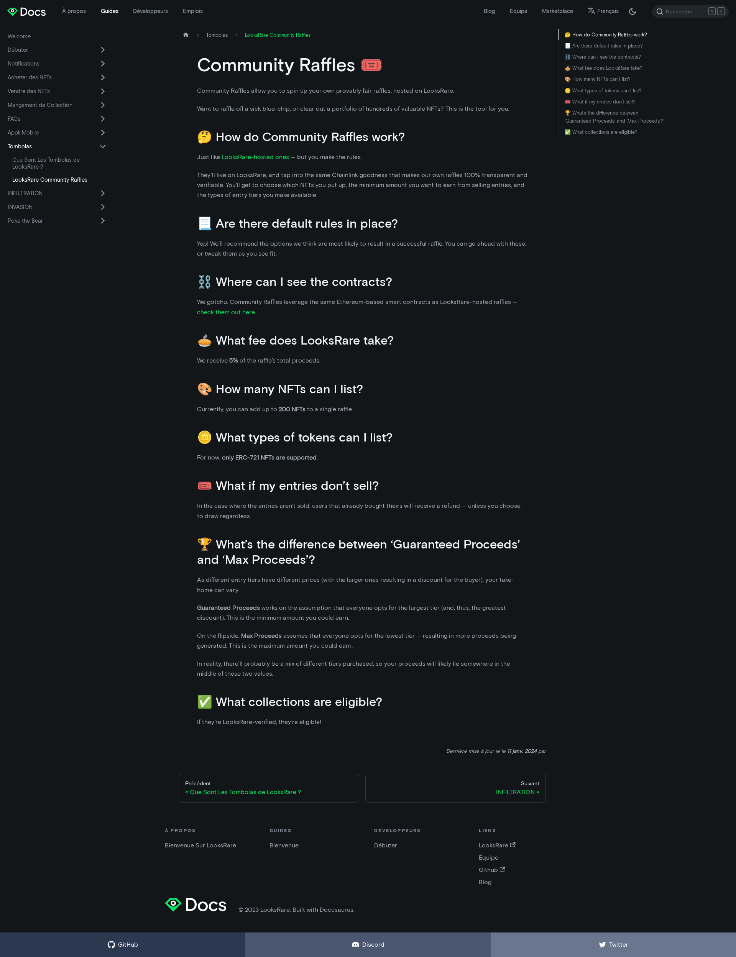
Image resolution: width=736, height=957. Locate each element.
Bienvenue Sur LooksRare (200, 845)
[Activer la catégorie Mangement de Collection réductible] (102, 105)
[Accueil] (186, 35)
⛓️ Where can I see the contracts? (603, 57)
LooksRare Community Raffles (49, 179)
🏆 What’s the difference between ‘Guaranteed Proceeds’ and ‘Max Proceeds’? (614, 117)
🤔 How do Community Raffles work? (606, 35)
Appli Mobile (23, 132)
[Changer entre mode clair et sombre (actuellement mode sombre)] (632, 11)
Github (488, 869)
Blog (489, 11)
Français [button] (608, 11)
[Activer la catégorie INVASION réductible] (102, 207)
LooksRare (493, 845)
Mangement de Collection (40, 105)
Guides (109, 11)
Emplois (193, 11)
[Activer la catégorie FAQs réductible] (102, 119)
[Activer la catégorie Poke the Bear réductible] (102, 221)
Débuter (18, 49)
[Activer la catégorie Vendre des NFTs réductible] (102, 91)
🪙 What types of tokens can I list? (603, 91)
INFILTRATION (25, 193)
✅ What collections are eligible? (601, 132)
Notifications (23, 63)
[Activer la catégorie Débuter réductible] (102, 50)
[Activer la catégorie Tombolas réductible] (102, 146)
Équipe (518, 11)
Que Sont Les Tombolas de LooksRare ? (46, 163)
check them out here (226, 312)
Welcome (19, 36)
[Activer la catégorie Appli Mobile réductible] (102, 132)
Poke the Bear (25, 220)
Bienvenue (284, 845)
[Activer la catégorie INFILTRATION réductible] (102, 193)
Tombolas (20, 146)
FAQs (14, 118)
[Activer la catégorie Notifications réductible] (102, 63)
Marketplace (557, 11)
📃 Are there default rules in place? (604, 46)
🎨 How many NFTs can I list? (598, 79)
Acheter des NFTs (30, 77)
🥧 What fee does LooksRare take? (603, 68)
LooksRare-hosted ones (255, 157)
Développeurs (150, 11)
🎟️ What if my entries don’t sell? (600, 102)
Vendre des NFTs (29, 91)
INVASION (20, 207)
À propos (74, 11)
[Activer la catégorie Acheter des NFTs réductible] (102, 77)
